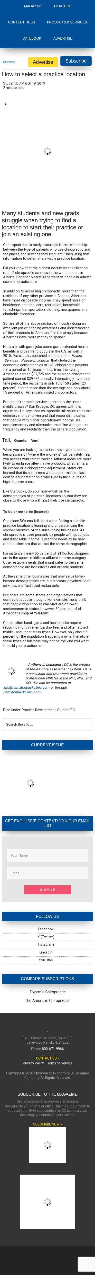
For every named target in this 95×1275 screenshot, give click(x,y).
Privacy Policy (33, 1024)
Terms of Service (59, 1024)
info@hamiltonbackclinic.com (26, 649)
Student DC (66, 671)
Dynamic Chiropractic (48, 953)
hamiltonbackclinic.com (21, 653)
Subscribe (76, 22)
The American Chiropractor (47, 961)
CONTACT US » (47, 1019)
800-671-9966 (53, 1010)
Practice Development (39, 671)
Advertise (43, 23)
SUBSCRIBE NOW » (47, 1085)
